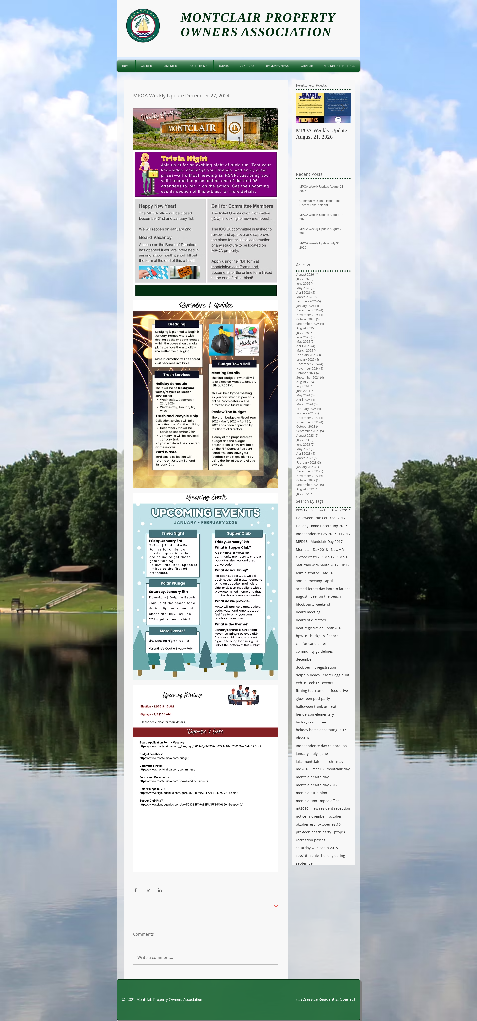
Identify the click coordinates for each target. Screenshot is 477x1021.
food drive (339, 690)
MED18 (302, 541)
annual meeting (309, 580)
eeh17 (314, 683)
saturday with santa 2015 (317, 847)
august (301, 596)
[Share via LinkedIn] (160, 890)
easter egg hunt (336, 675)
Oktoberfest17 (307, 557)
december (304, 659)
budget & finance (324, 635)
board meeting (308, 612)
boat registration (310, 628)
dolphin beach (308, 675)
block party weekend (313, 604)
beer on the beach (325, 596)
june (324, 753)
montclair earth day (312, 777)
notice (301, 816)
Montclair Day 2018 (312, 549)
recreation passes (310, 840)
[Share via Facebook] (135, 890)
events (327, 683)
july (315, 753)
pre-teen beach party (313, 832)
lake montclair (307, 761)
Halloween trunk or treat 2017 (321, 517)
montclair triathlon (311, 792)
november (317, 816)
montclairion (306, 800)
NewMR (337, 549)
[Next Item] (342, 108)
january (302, 753)
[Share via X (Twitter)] (147, 890)
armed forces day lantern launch (323, 588)
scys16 (301, 855)
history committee (311, 722)
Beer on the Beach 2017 (330, 510)
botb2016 (334, 628)
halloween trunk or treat (316, 706)
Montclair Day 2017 (327, 541)
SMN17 (328, 557)
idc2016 (302, 737)
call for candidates (311, 643)
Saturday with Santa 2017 (317, 565)
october (335, 816)
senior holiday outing (327, 855)
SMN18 (343, 557)
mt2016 (302, 808)
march (327, 761)
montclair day (338, 769)
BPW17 (301, 510)
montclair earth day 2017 (317, 785)
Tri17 (345, 565)
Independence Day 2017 (316, 533)
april (329, 580)
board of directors (311, 620)
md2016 (302, 769)
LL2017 (345, 533)
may (339, 761)
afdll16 (328, 573)
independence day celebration (321, 745)
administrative (308, 573)
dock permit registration (316, 667)
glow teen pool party (313, 698)
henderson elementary (315, 714)
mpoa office (329, 800)
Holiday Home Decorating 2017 (321, 525)
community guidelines (314, 651)
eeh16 (301, 683)
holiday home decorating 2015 (321, 729)
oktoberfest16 (329, 824)
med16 (318, 769)
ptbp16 (340, 832)
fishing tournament (312, 690)
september (305, 863)
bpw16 (301, 635)
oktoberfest (305, 824)
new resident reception (330, 808)
